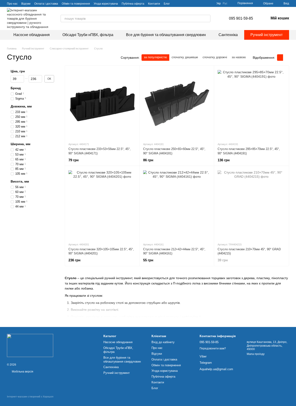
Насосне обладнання (31, 35)
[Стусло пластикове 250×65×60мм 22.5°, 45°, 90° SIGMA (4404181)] (177, 103)
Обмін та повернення (76, 3)
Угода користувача (106, 3)
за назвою (239, 57)
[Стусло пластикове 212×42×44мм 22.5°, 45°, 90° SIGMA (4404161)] (177, 204)
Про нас (12, 3)
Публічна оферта (133, 3)
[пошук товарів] (206, 18)
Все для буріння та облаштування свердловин (166, 35)
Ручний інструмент (266, 35)
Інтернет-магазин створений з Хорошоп (30, 396)
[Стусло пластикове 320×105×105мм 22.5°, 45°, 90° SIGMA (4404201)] (102, 204)
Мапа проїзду (256, 354)
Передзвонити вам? (213, 348)
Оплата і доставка (46, 3)
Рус (225, 3)
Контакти (154, 3)
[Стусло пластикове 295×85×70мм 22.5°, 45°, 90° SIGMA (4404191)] (251, 103)
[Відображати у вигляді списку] (286, 57)
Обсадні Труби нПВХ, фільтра (87, 35)
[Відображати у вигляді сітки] (280, 57)
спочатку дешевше (185, 57)
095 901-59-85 (241, 18)
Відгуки (26, 3)
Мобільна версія (22, 371)
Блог (167, 3)
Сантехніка (228, 35)
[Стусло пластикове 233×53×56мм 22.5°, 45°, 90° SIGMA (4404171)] (102, 103)
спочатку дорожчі (215, 57)
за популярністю (155, 57)
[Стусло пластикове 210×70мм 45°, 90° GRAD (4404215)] (251, 204)
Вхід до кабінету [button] (163, 342)
